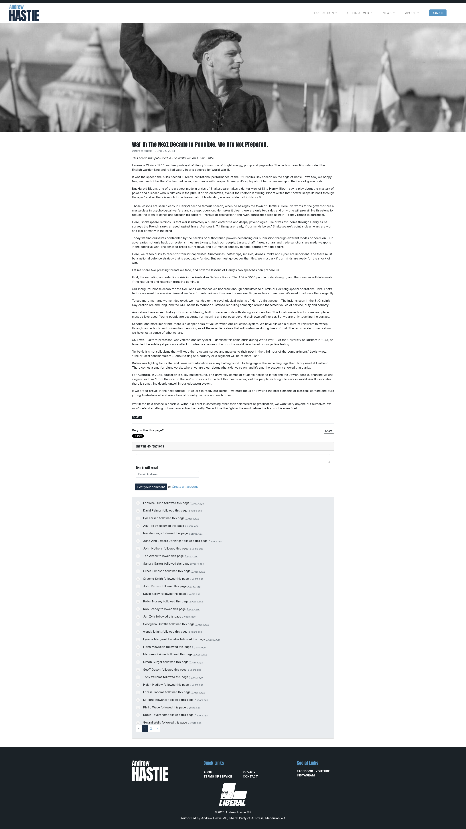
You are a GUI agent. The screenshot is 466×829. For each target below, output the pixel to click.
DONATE (438, 13)
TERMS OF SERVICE (218, 776)
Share (328, 430)
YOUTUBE (322, 771)
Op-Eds (137, 417)
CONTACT (250, 776)
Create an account (185, 486)
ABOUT (209, 772)
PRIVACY (249, 772)
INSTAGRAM (306, 775)
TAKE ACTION (324, 13)
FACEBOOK (305, 771)
